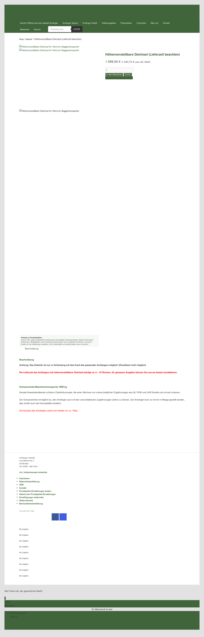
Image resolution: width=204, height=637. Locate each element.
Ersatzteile (141, 23)
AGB (21, 484)
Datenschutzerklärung (29, 481)
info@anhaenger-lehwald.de (35, 472)
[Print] (5, 635)
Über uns (154, 23)
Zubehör (28, 39)
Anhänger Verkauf (70, 23)
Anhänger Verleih (90, 23)
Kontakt (166, 23)
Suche (76, 29)
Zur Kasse (9, 627)
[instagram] (63, 516)
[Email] (5, 631)
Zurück (128, 74)
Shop (21, 39)
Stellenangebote (109, 23)
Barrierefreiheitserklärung (31, 503)
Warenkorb (24, 29)
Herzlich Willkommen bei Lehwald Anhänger (39, 23)
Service (37, 29)
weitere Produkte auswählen (119, 77)
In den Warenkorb (114, 74)
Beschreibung (31, 348)
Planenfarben (126, 23)
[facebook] (55, 516)
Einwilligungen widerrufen (31, 497)
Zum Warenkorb (12, 624)
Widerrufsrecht (26, 500)
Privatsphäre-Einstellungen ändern (35, 491)
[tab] (31, 348)
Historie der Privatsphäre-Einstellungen (37, 494)
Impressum (24, 478)
